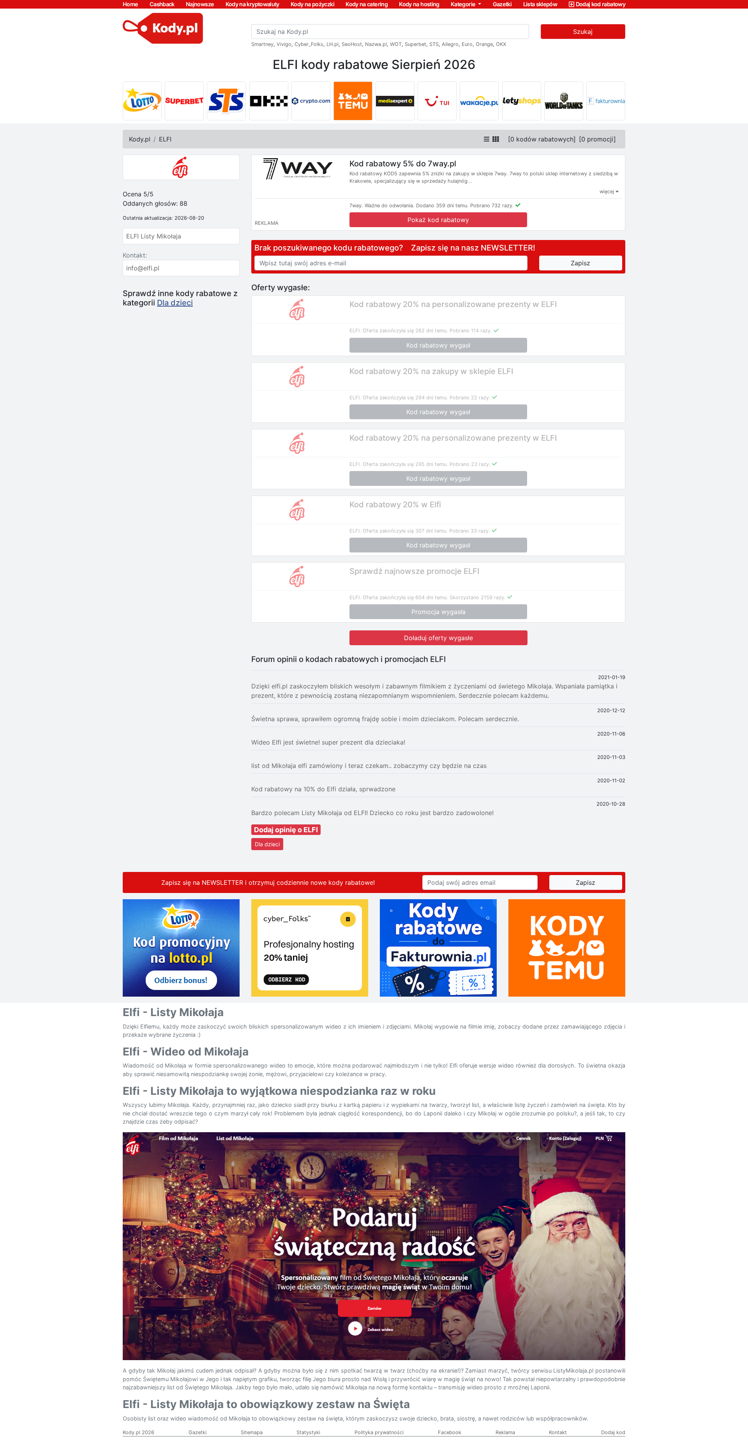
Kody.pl (139, 139)
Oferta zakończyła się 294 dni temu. (405, 398)
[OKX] (268, 100)
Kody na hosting (419, 4)
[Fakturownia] (605, 100)
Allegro (450, 44)
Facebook (449, 1432)
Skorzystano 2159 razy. (478, 597)
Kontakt (558, 1432)
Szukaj (583, 31)
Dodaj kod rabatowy (600, 4)
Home (130, 4)
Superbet (415, 44)
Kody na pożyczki (312, 4)
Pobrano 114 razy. (471, 331)
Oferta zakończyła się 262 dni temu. (405, 331)
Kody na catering (367, 4)
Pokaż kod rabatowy (438, 220)
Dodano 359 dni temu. (442, 205)
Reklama (505, 1432)
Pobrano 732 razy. (492, 205)
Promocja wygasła (438, 612)
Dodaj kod (613, 1432)
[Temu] (352, 100)
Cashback (162, 4)
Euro (467, 44)
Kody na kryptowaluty (252, 4)
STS (434, 44)
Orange (484, 44)
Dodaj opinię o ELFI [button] (286, 830)
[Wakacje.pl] (479, 100)
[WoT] (563, 100)
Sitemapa (252, 1432)
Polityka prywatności (379, 1432)
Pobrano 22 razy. (470, 398)
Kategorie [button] (464, 4)
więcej (608, 191)
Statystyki (308, 1432)
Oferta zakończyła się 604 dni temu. (405, 597)
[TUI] (437, 100)
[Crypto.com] (310, 100)
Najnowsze (200, 4)
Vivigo (284, 44)
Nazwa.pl (376, 44)
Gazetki (502, 4)
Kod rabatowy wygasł (438, 345)
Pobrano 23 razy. (470, 464)
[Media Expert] (395, 100)
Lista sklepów (540, 4)
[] (542, 139)
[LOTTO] (142, 100)
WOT (396, 44)
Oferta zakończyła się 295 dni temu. (405, 464)
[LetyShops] (521, 100)
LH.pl (332, 44)
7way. (356, 205)
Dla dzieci (175, 302)
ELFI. (355, 331)
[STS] (226, 100)
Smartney (262, 44)
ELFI (165, 139)
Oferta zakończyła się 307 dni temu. (405, 531)
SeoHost (352, 44)
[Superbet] (184, 100)
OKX (501, 44)
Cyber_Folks (309, 44)
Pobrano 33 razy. (469, 531)
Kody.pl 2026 (138, 1432)
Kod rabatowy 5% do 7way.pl (402, 163)
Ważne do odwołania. (390, 205)
